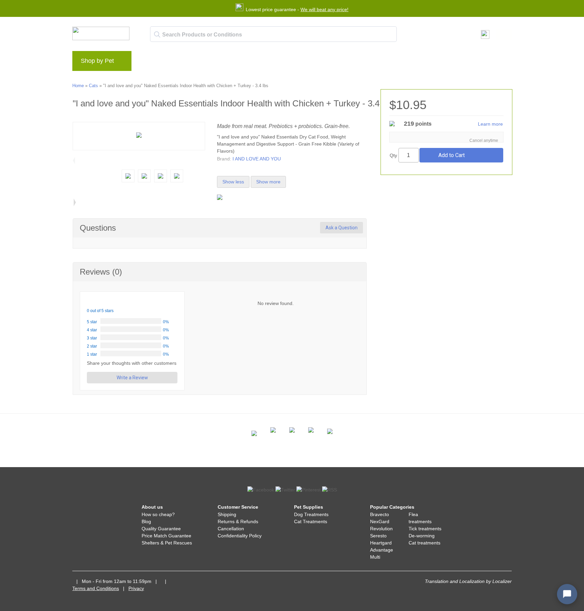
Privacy (136, 588)
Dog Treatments (311, 514)
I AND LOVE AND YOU (257, 158)
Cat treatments (424, 542)
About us (153, 63)
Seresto (378, 535)
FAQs (180, 63)
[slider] (103, 301)
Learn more (490, 124)
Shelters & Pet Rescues (167, 542)
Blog (146, 521)
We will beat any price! (324, 9)
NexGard (379, 521)
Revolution (381, 528)
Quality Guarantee (161, 528)
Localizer (502, 581)
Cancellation (231, 528)
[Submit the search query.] (157, 34)
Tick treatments (425, 528)
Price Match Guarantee (166, 535)
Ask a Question (341, 227)
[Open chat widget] (567, 594)
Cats (93, 85)
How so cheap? (158, 514)
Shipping (227, 514)
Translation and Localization (455, 581)
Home (78, 85)
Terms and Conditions (95, 588)
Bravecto (379, 514)
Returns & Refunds (238, 521)
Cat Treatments (310, 521)
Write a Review (132, 377)
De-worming (422, 535)
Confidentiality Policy (240, 535)
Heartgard (381, 542)
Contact (205, 63)
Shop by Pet (97, 60)
